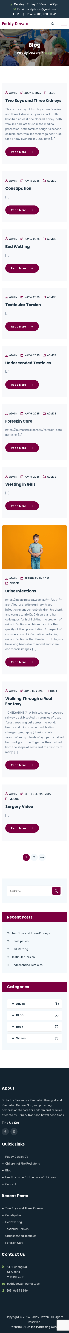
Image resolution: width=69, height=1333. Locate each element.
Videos (14, 799)
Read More (18, 152)
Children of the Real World (22, 1163)
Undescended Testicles (28, 363)
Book (53, 691)
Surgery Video (19, 806)
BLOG (51, 93)
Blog (8, 1170)
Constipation (18, 188)
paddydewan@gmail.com (41, 9)
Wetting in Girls (20, 484)
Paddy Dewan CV (16, 1156)
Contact (10, 1184)
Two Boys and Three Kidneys (33, 100)
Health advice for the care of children (30, 1177)
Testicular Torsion (23, 305)
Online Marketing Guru (42, 1327)
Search (56, 891)
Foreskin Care (18, 421)
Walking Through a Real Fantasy (28, 701)
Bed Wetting (17, 246)
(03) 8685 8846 (46, 14)
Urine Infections (20, 591)
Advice (51, 180)
